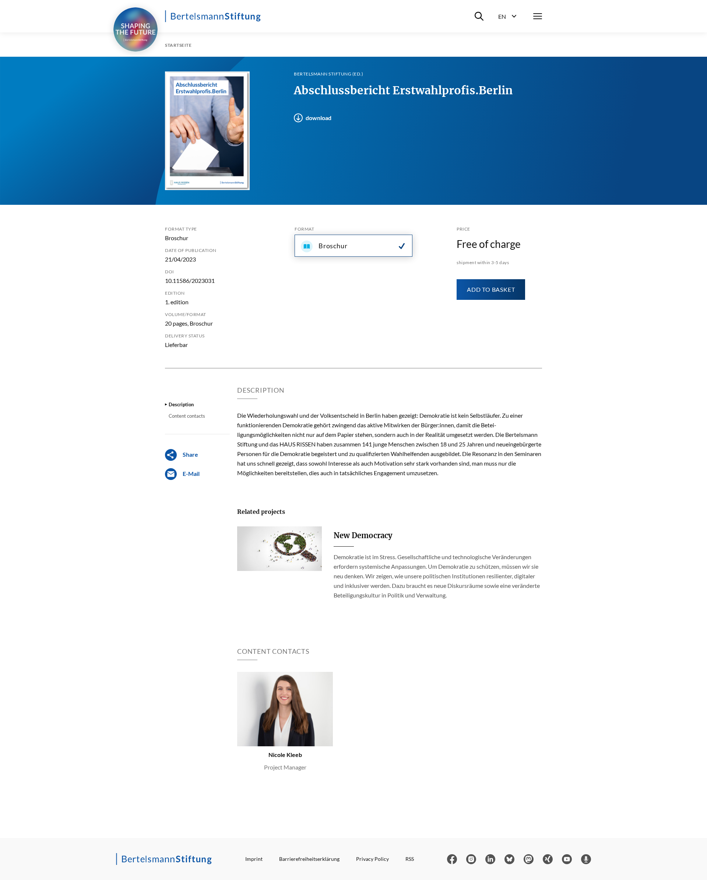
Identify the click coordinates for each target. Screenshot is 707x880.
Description (181, 404)
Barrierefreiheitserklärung (309, 859)
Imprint (254, 859)
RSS (409, 859)
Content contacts (187, 416)
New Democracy (363, 535)
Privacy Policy (372, 859)
